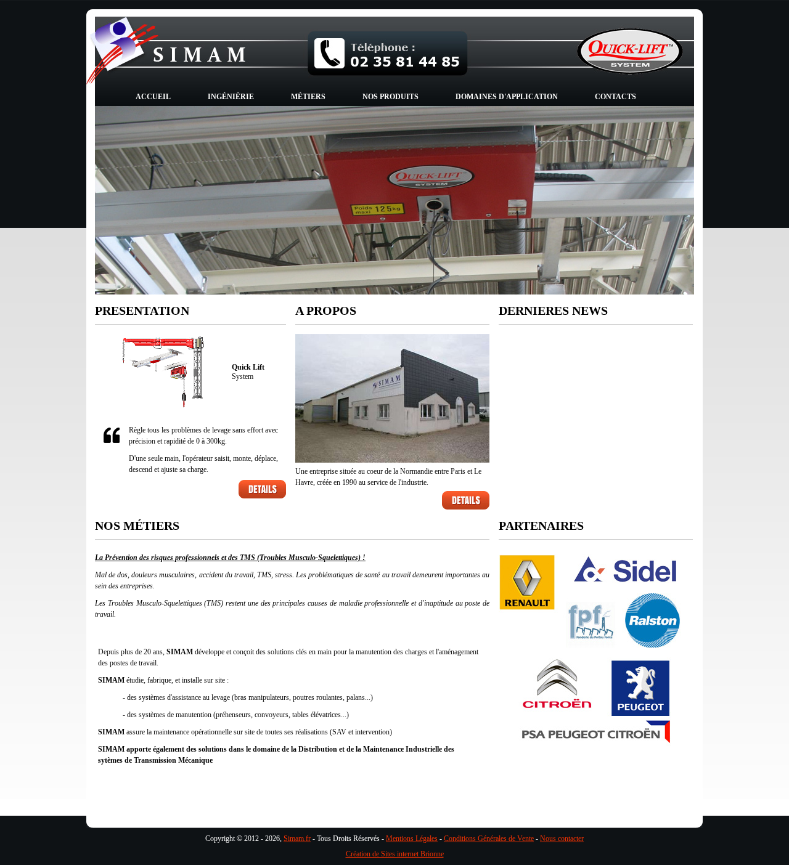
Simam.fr (297, 838)
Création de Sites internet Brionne (395, 854)
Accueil (153, 96)
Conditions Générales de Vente (489, 838)
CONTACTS (615, 96)
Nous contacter (562, 838)
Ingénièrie (231, 96)
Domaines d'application (507, 96)
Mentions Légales (412, 838)
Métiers (308, 96)
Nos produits (390, 96)
